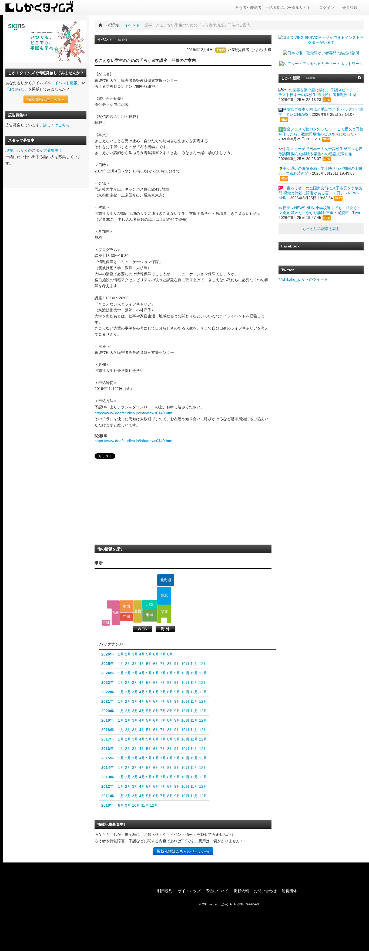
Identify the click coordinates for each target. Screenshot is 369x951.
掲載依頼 (241, 891)
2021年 (107, 701)
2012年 (107, 786)
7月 (163, 654)
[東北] (164, 596)
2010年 (107, 805)
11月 (194, 663)
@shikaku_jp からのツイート (303, 279)
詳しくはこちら (56, 125)
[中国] (126, 606)
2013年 (107, 777)
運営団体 (289, 891)
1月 (121, 654)
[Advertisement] (135, 503)
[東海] (149, 615)
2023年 (107, 682)
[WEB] (142, 629)
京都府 (220, 50)
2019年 (107, 720)
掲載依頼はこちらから (46, 99)
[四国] (126, 616)
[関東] (164, 614)
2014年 (107, 767)
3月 (135, 654)
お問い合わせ (265, 891)
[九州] (113, 613)
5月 (149, 654)
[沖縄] (106, 623)
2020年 (107, 711)
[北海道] (165, 580)
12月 (203, 663)
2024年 (107, 673)
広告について (217, 891)
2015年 (107, 758)
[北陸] (149, 604)
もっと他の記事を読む (321, 228)
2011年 (107, 796)
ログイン (326, 7)
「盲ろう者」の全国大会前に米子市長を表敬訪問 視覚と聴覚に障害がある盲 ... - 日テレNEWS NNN (320, 193)
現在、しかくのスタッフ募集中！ (33, 150)
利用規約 (164, 891)
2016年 (107, 748)
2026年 (107, 654)
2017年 (107, 739)
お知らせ (16, 89)
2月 (128, 654)
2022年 (107, 692)
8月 (170, 654)
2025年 (107, 663)
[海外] (165, 629)
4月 (142, 654)
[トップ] (100, 25)
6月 (156, 654)
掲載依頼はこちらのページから (183, 851)
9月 (177, 663)
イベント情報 (66, 83)
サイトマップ (189, 891)
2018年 (107, 730)
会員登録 (349, 7)
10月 (185, 663)
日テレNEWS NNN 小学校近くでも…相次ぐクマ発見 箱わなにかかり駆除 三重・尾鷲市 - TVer (320, 210)
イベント (132, 25)
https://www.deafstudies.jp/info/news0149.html (134, 413)
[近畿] (137, 611)
